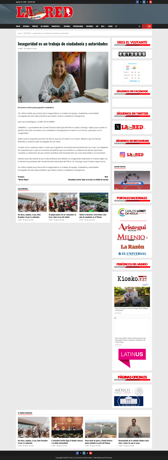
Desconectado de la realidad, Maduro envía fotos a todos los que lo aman (134, 441)
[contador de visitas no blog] (132, 54)
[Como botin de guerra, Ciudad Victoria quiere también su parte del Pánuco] (101, 427)
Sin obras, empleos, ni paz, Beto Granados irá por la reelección (29, 215)
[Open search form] (139, 26)
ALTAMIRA (26, 26)
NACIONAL (67, 26)
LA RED (20, 48)
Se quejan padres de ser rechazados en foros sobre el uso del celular (62, 215)
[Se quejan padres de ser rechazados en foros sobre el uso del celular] (63, 202)
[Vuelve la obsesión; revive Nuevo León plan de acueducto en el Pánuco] (93, 202)
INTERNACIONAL (78, 26)
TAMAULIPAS (55, 26)
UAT (97, 26)
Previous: (23, 178)
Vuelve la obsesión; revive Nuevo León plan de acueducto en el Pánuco (92, 215)
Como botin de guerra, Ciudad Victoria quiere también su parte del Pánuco (98, 441)
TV (116, 26)
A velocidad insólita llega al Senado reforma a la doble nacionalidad (67, 441)
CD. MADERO (45, 26)
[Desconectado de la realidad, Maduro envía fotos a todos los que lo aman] (134, 427)
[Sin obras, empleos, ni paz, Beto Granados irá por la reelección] (32, 202)
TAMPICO (35, 26)
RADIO (110, 26)
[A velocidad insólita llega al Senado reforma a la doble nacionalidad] (67, 427)
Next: (88, 178)
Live (149, 26)
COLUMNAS (89, 26)
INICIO (18, 26)
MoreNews (98, 458)
